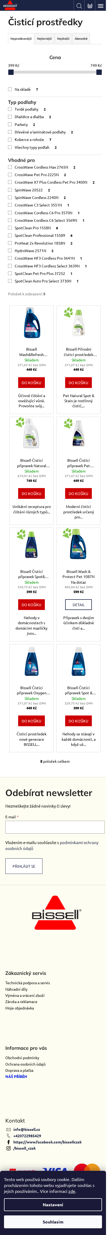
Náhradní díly (16, 989)
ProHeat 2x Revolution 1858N (43, 243)
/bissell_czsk (24, 1148)
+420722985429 (27, 1135)
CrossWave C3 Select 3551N (42, 204)
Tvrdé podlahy (30, 109)
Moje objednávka (19, 1007)
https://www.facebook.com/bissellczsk (47, 1141)
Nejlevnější (44, 38)
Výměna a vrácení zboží (25, 995)
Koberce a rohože (33, 139)
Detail (79, 604)
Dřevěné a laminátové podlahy (44, 131)
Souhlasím (53, 1222)
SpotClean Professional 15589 (43, 235)
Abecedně (81, 38)
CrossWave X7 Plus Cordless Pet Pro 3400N (55, 182)
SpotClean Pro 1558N (36, 227)
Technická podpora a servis (27, 982)
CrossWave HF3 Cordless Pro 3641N (48, 258)
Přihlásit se (24, 866)
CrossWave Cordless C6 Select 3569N (49, 220)
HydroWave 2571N (34, 250)
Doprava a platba (19, 1070)
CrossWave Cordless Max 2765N (45, 167)
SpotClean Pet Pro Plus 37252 (43, 273)
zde (71, 1191)
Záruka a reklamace (21, 1001)
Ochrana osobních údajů (25, 1064)
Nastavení (53, 1204)
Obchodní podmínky (22, 1057)
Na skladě (26, 89)
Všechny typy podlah (36, 147)
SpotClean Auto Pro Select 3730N (46, 280)
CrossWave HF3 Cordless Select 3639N (51, 265)
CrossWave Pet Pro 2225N (40, 174)
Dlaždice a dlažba (33, 116)
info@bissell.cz (26, 1129)
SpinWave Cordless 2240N (40, 197)
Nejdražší (63, 38)
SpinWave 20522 (32, 189)
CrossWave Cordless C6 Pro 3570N (47, 212)
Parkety (25, 124)
